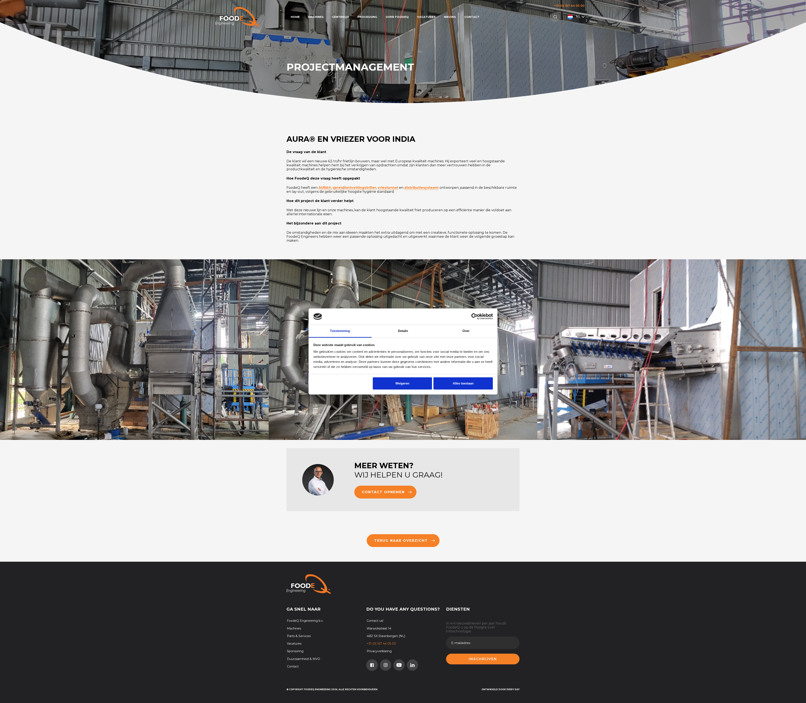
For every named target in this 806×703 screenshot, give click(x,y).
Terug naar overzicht (401, 541)
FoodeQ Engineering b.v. (305, 621)
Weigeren (402, 383)
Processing (367, 16)
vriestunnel (388, 188)
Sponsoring (295, 651)
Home (295, 16)
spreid (338, 188)
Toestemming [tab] (340, 331)
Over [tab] (466, 331)
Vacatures (426, 16)
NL (578, 17)
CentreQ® (340, 16)
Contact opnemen (383, 492)
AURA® (324, 188)
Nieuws (450, 16)
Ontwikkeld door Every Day (500, 689)
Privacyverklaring (379, 651)
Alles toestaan (463, 383)
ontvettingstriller (360, 188)
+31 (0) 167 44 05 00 (569, 6)
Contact (471, 16)
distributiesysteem (421, 188)
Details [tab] (403, 331)
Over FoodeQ (397, 16)
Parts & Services (299, 636)
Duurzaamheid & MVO (303, 659)
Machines (316, 16)
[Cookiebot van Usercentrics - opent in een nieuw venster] (474, 316)
